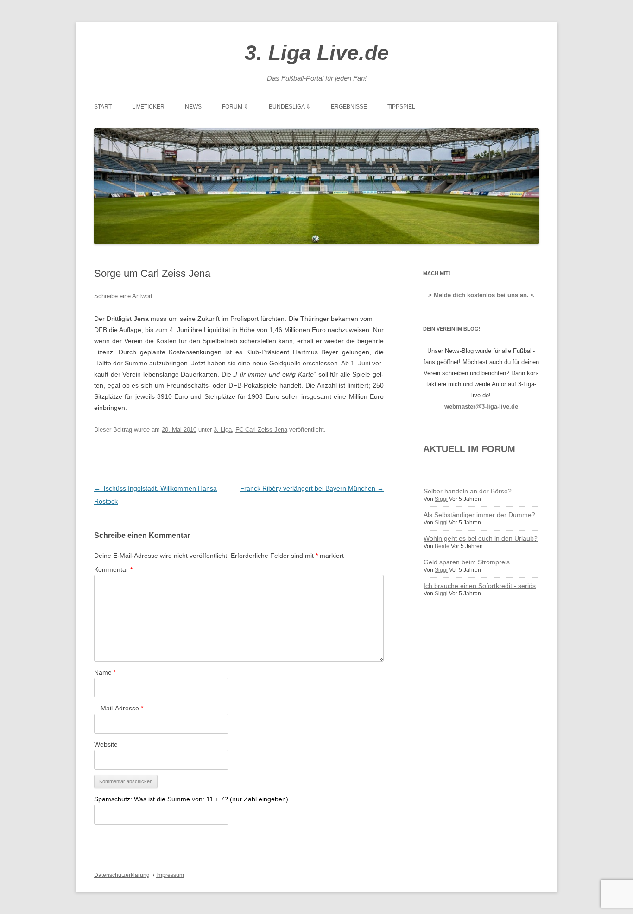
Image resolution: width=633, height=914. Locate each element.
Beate (442, 546)
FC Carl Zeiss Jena (261, 429)
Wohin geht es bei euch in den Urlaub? (481, 538)
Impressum (170, 875)
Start (103, 106)
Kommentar (113, 569)
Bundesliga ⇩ (289, 106)
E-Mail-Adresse (118, 708)
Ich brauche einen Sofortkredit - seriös (480, 585)
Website (106, 744)
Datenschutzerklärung (122, 875)
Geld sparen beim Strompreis (467, 562)
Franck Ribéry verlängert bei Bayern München (312, 488)
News (193, 106)
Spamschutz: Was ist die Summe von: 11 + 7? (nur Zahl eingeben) (191, 799)
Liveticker (148, 106)
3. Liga (223, 429)
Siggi (441, 499)
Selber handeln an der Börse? (468, 491)
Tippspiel (401, 106)
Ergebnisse (349, 106)
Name (105, 672)
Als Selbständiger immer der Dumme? (479, 514)
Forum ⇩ (235, 106)
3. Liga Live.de (317, 52)
